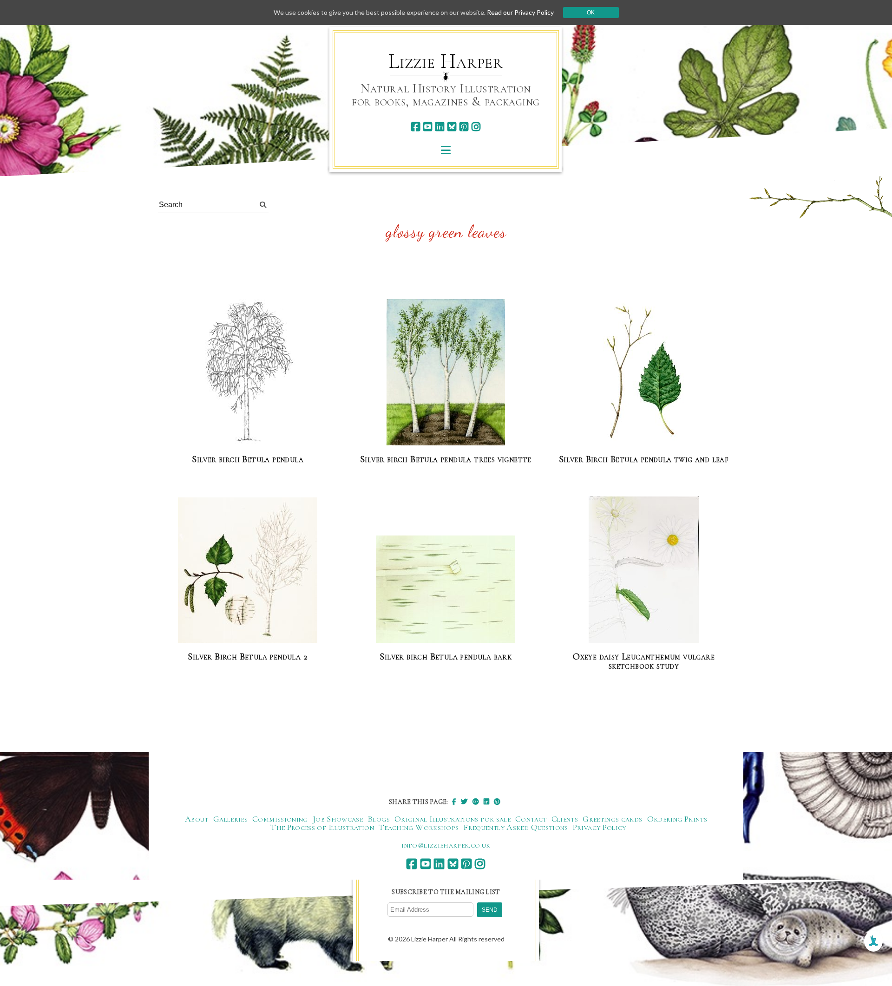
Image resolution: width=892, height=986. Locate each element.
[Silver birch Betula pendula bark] (445, 589)
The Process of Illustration (322, 827)
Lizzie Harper (445, 61)
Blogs (378, 819)
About (197, 819)
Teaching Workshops (419, 827)
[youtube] (427, 126)
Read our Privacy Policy (520, 12)
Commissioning (280, 819)
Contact (531, 819)
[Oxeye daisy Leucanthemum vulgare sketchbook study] (644, 570)
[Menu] (446, 150)
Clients (564, 819)
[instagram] (476, 126)
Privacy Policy (599, 827)
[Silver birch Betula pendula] (248, 372)
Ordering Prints (677, 819)
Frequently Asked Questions (515, 827)
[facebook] (415, 126)
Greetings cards (612, 819)
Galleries (230, 819)
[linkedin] (439, 126)
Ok (591, 12)
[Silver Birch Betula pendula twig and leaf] (643, 372)
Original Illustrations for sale (452, 819)
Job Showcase (338, 819)
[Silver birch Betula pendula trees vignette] (446, 372)
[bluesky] (451, 126)
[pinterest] (463, 126)
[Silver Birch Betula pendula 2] (247, 570)
